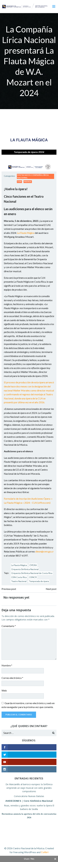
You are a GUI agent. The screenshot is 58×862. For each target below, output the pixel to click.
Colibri (44, 852)
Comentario (9, 625)
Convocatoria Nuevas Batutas (29, 796)
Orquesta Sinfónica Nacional (25, 569)
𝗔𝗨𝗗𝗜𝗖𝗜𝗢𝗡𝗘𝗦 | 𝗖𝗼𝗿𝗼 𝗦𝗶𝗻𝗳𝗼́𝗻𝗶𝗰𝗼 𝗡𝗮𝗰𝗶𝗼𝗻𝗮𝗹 (29, 800)
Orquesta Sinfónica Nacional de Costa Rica (31, 573)
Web (4, 690)
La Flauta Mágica (19, 565)
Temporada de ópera (39, 581)
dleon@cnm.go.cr (44, 551)
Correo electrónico (12, 677)
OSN (19, 182)
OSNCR (33, 577)
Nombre (7, 665)
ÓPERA (33, 565)
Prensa (27, 182)
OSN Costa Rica (19, 577)
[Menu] (53, 6)
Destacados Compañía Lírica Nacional (33, 176)
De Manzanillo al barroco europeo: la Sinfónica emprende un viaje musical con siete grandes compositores (29, 788)
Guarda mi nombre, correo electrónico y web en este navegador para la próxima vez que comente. (28, 705)
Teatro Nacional (18, 581)
